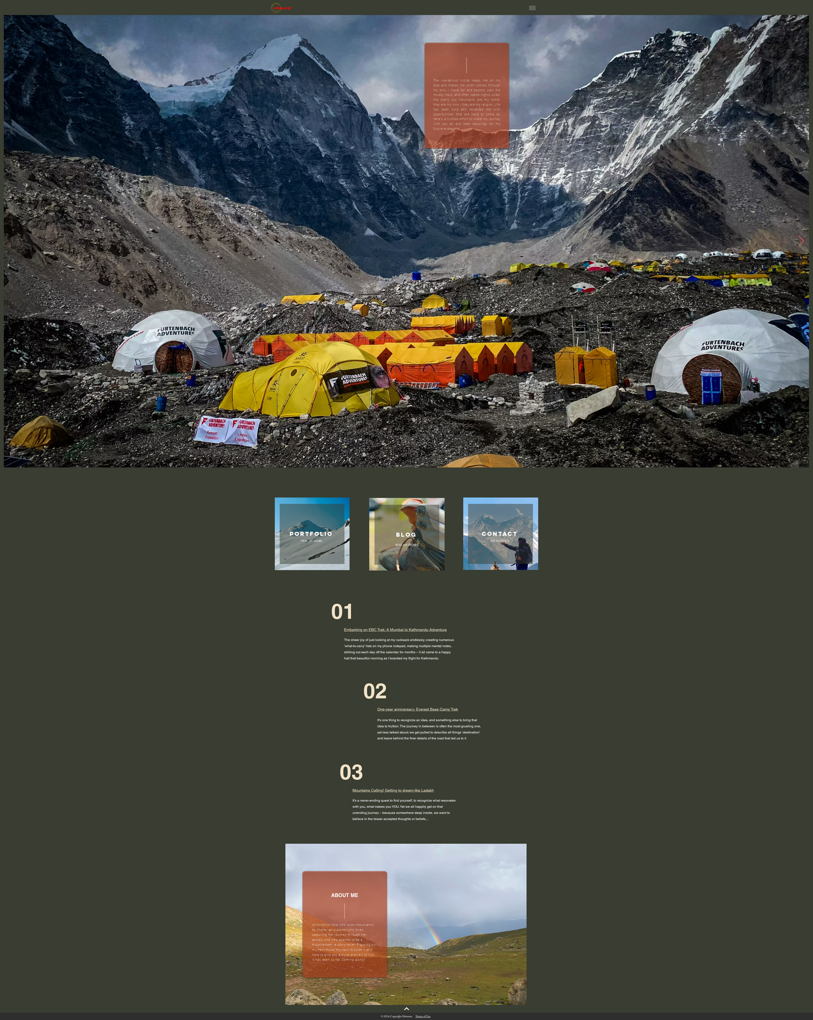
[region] (467, 95)
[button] (532, 8)
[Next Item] (801, 241)
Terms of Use (422, 1016)
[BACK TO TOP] (406, 1009)
